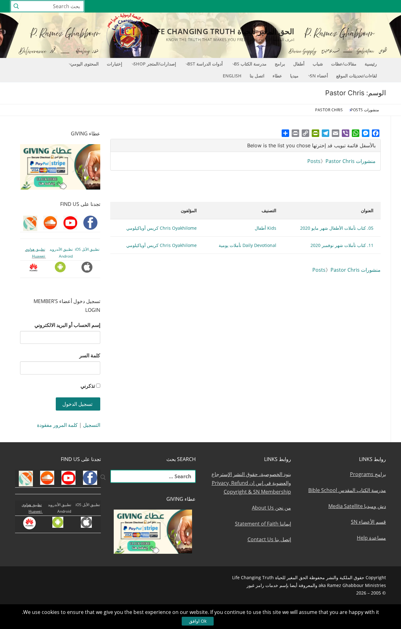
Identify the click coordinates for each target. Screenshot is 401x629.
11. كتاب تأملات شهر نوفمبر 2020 (341, 245)
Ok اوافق (197, 621)
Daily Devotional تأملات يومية (247, 245)
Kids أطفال (265, 228)
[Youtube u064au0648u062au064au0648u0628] (375, 6)
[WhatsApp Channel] (329, 6)
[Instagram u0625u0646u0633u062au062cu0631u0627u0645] (340, 6)
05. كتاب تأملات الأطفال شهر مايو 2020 (336, 228)
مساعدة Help (371, 537)
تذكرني (88, 385)
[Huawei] (284, 6)
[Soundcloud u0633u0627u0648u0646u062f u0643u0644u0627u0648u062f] (363, 6)
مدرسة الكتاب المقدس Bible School (347, 490)
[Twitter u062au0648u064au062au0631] (352, 6)
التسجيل (91, 425)
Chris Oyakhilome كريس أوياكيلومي (161, 228)
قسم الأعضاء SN (368, 521)
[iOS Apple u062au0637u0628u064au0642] (294, 6)
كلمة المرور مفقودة (57, 425)
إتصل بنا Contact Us (269, 539)
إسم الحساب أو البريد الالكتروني (67, 325)
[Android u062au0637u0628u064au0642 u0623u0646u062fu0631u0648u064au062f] (306, 6)
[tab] (245, 145)
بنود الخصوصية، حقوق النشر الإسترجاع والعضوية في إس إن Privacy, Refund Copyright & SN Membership (251, 483)
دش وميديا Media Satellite (357, 506)
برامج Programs (368, 474)
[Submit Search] (16, 6)
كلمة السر (89, 355)
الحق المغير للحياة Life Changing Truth (222, 31)
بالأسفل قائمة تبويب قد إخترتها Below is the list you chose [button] (311, 145)
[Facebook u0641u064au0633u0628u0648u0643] (385, 6)
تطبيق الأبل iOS (87, 249)
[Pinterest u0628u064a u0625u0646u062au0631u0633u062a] (317, 6)
